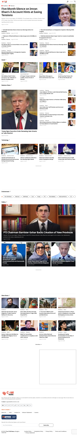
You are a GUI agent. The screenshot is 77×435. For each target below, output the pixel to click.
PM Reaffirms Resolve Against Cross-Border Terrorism (63, 262)
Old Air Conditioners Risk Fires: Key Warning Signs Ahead (28, 158)
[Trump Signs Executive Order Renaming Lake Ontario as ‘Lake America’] (19, 109)
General (41, 74)
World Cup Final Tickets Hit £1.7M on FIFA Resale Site (65, 76)
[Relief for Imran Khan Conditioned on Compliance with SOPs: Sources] (29, 325)
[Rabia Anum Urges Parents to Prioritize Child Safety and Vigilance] (71, 100)
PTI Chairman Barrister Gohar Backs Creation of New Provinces (38, 232)
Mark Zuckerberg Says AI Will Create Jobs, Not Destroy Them (66, 158)
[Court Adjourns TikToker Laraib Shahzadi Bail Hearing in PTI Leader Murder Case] (71, 93)
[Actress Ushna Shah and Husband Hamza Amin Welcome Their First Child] (48, 325)
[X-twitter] (18, 405)
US (71, 196)
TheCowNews (52, 196)
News (3, 74)
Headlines (5, 5)
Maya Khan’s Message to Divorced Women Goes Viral (46, 76)
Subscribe (46, 425)
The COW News (8, 196)
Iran (33, 196)
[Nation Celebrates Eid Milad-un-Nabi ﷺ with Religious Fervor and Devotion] (10, 325)
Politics (5, 229)
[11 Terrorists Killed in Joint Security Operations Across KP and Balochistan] (48, 303)
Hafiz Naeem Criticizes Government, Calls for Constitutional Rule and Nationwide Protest (13, 260)
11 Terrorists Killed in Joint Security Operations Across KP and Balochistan (47, 313)
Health (65, 332)
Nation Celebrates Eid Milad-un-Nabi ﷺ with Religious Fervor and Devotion (10, 335)
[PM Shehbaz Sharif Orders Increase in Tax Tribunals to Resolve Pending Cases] (10, 67)
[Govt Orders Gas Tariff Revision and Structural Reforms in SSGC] (71, 108)
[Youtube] (3, 405)
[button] (67, 1)
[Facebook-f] (6, 405)
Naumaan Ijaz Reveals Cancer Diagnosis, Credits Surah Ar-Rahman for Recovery (9, 313)
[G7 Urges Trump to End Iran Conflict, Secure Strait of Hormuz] (29, 67)
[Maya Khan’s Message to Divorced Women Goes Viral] (48, 67)
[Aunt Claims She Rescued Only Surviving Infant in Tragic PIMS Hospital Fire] (29, 303)
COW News (25, 196)
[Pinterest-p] (12, 405)
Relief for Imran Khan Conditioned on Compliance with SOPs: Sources (29, 335)
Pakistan (12, 5)
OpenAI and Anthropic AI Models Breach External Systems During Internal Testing (10, 159)
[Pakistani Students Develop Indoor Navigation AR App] (48, 149)
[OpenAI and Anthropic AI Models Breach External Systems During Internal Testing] (10, 149)
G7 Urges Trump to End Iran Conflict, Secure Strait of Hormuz (27, 77)
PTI (44, 196)
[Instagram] (9, 405)
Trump (38, 196)
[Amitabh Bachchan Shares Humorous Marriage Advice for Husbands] (71, 45)
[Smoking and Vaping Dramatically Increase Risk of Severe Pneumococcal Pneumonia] (66, 325)
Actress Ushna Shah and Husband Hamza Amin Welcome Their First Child (47, 335)
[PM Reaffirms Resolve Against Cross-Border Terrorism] (63, 254)
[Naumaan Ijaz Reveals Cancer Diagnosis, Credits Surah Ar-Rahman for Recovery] (10, 303)
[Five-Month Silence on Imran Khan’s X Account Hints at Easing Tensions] (61, 15)
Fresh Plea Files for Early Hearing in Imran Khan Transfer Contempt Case (52, 115)
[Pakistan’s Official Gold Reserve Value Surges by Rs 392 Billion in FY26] (71, 53)
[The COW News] (5, 1)
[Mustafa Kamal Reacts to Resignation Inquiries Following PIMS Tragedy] (33, 53)
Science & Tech (10, 155)
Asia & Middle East (24, 74)
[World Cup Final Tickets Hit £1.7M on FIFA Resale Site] (66, 67)
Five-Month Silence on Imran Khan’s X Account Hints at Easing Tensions (22, 12)
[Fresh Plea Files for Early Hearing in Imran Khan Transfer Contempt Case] (71, 115)
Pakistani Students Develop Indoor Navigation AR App (46, 158)
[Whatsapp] (21, 405)
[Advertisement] (38, 177)
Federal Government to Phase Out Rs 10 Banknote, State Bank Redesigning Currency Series (66, 313)
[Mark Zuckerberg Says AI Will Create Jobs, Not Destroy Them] (66, 149)
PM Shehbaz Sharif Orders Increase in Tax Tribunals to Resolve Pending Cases (9, 77)
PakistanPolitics (63, 196)
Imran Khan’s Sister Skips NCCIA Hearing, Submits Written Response (38, 262)
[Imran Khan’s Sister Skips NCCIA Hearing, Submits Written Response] (38, 254)
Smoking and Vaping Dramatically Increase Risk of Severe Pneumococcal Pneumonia (66, 336)
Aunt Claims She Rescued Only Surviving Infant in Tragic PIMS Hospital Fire (28, 313)
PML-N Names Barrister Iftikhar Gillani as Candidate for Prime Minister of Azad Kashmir (53, 122)
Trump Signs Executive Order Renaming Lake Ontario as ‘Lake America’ (19, 132)
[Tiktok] (15, 405)
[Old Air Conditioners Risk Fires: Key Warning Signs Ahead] (29, 149)
